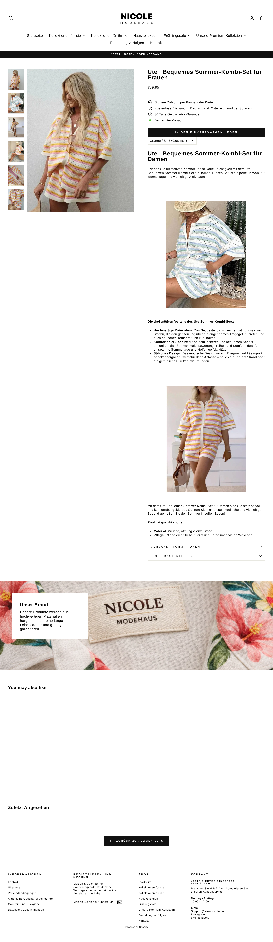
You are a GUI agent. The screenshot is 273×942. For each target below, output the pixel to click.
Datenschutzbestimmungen (26, 909)
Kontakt (156, 43)
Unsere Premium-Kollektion (219, 36)
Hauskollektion (145, 36)
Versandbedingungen (22, 893)
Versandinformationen (175, 546)
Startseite (35, 36)
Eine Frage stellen (172, 555)
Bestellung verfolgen (127, 43)
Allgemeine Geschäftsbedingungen (31, 898)
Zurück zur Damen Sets (139, 840)
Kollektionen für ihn (107, 36)
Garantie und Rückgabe (24, 904)
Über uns (14, 887)
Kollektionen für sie (65, 36)
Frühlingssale (175, 36)
